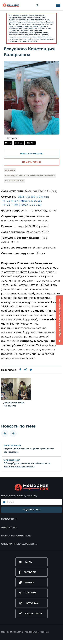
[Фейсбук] (20, 370)
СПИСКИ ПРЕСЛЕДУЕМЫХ (18, 543)
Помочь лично (31, 162)
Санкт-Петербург (14, 181)
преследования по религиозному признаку (30, 175)
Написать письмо (31, 153)
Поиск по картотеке (16, 535)
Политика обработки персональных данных (24, 631)
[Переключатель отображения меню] (58, 5)
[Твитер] (31, 370)
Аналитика (9, 527)
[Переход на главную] (11, 5)
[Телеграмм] (25, 370)
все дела (10, 170)
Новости (7, 519)
